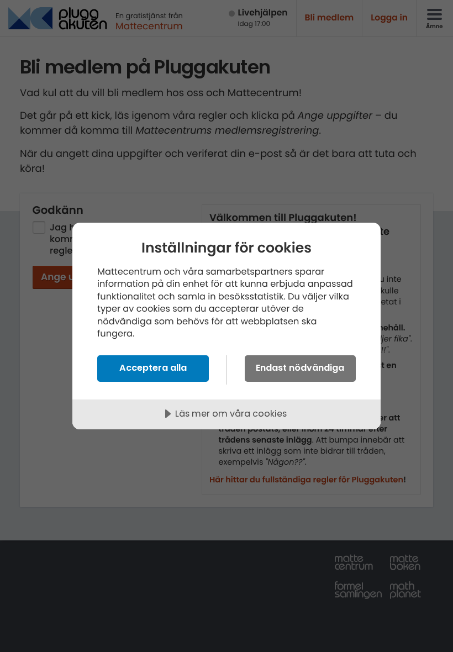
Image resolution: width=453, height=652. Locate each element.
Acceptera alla (153, 367)
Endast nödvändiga (300, 367)
